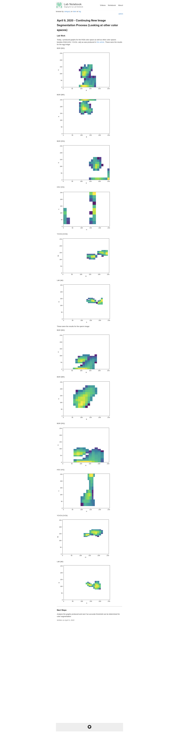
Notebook (112, 5)
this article (100, 42)
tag (80, 11)
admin (120, 14)
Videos (103, 5)
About (120, 5)
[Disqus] (89, 645)
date (74, 11)
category (67, 11)
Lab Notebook (73, 4)
